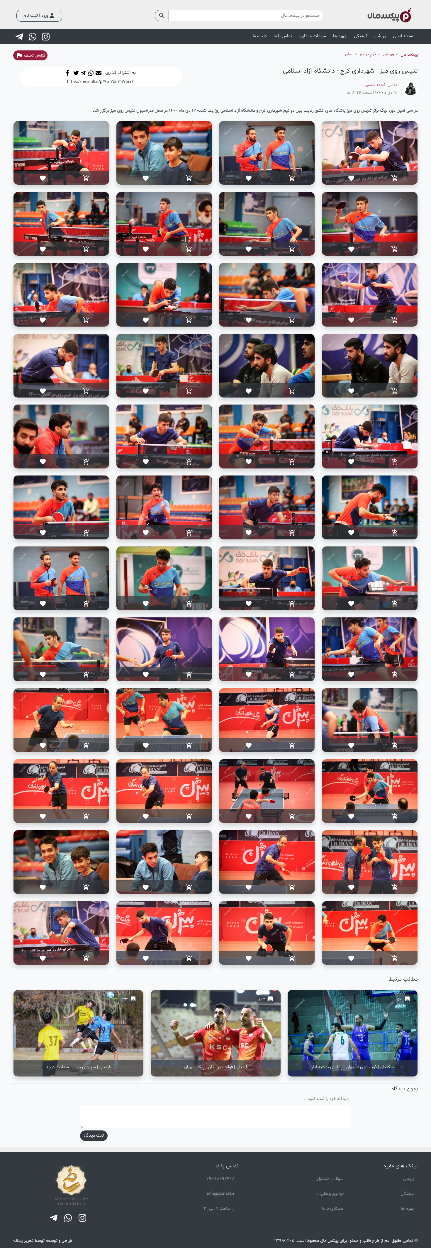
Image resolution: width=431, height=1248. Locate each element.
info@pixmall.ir (221, 1194)
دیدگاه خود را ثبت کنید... (326, 1099)
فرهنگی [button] (360, 36)
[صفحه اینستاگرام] (46, 36)
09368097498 (220, 1179)
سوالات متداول (312, 36)
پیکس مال (329, 1241)
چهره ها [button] (340, 36)
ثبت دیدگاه (94, 1135)
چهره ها (407, 1208)
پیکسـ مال (409, 55)
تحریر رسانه (23, 1241)
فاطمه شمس (375, 85)
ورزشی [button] (380, 36)
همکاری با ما (333, 1208)
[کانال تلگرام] (20, 36)
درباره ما (260, 36)
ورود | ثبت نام (39, 15)
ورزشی (408, 1179)
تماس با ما (283, 36)
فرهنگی (407, 1194)
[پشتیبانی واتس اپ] (33, 36)
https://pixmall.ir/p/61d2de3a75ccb (101, 82)
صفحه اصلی (403, 36)
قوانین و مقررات (329, 1194)
